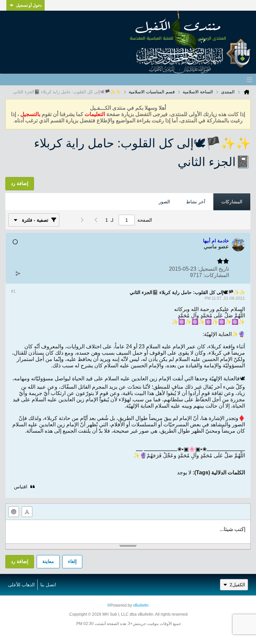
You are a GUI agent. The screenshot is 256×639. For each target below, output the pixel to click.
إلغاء (72, 561)
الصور (164, 201)
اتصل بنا (48, 584)
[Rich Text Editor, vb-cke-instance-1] (128, 531)
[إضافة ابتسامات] (13, 511)
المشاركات (231, 201)
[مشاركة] (17, 273)
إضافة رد (19, 561)
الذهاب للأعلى (21, 584)
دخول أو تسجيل (29, 5)
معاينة (48, 561)
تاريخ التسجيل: (213, 269)
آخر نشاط (195, 201)
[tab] (231, 202)
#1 (13, 291)
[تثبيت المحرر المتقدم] (27, 511)
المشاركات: (216, 275)
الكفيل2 (237, 584)
